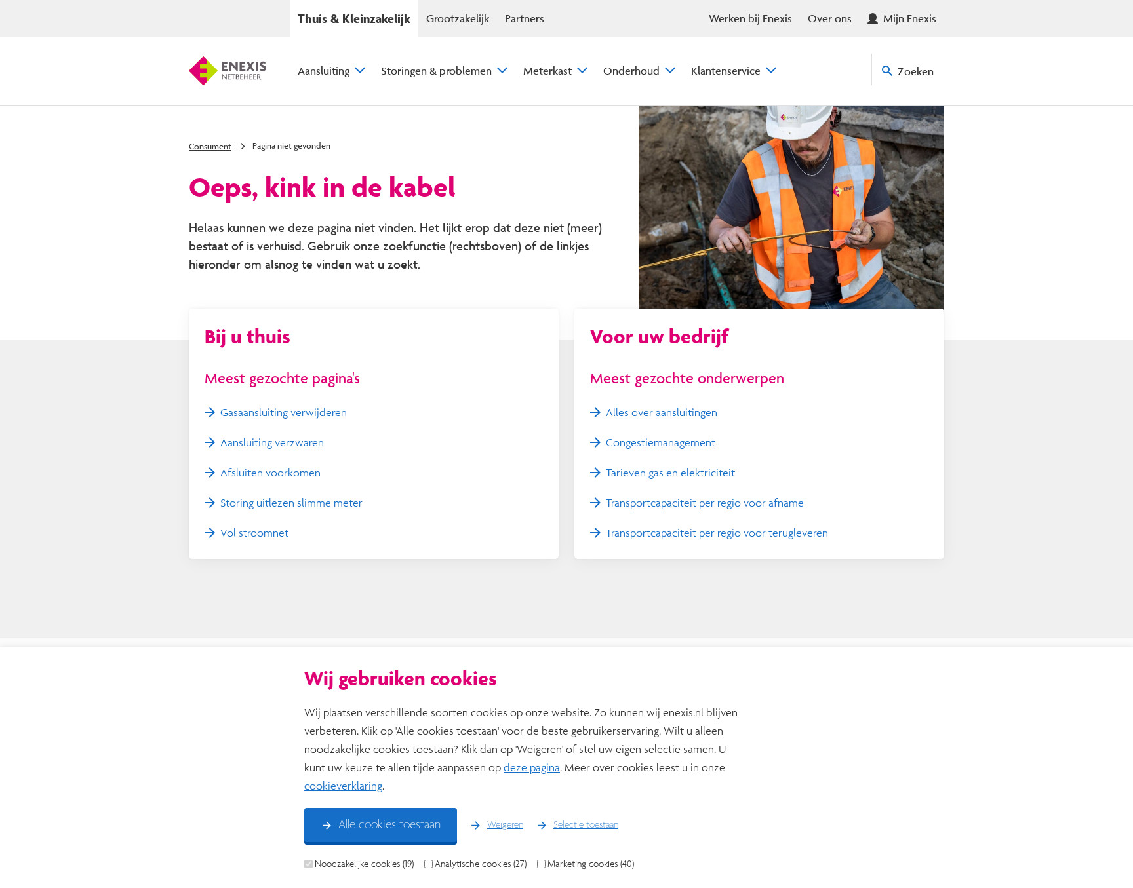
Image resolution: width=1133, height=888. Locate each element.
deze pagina (532, 767)
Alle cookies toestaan (389, 825)
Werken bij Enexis (750, 18)
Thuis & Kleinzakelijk (354, 18)
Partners (524, 18)
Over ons (830, 18)
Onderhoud (631, 70)
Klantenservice (726, 70)
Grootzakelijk (457, 18)
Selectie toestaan (585, 825)
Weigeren (505, 825)
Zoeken (916, 71)
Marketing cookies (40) (590, 864)
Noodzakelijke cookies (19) (364, 864)
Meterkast (547, 70)
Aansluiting (323, 70)
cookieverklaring (343, 785)
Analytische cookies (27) (481, 864)
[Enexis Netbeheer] (227, 70)
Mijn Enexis (909, 18)
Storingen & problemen (436, 70)
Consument (210, 146)
